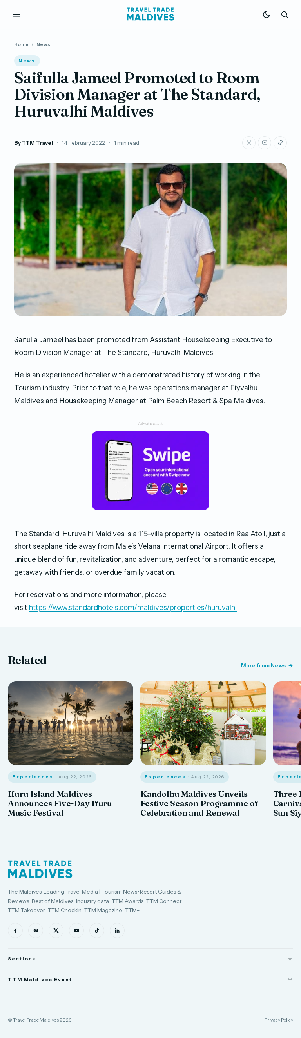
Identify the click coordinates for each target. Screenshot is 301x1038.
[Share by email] (264, 142)
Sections (22, 959)
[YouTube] (76, 930)
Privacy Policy (279, 1020)
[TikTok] (96, 930)
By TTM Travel (33, 143)
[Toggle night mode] (266, 14)
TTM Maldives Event (40, 979)
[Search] (284, 14)
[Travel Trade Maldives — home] (150, 14)
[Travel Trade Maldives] (40, 869)
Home (21, 44)
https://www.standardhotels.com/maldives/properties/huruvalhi (133, 607)
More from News (263, 665)
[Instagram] (35, 930)
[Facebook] (15, 930)
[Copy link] (280, 142)
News (43, 44)
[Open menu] (16, 14)
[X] (56, 930)
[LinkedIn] (117, 930)
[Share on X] (249, 142)
